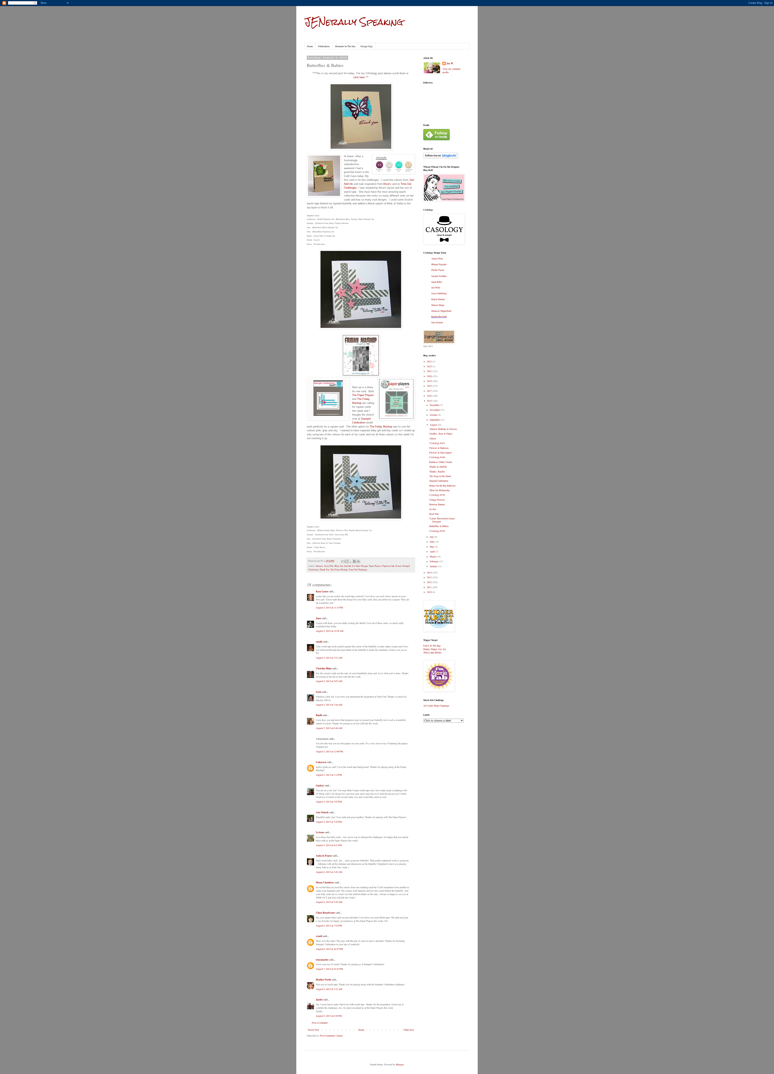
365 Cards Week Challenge (436, 705)
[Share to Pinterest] (358, 561)
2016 (429, 395)
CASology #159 (437, 494)
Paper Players (375, 566)
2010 (429, 592)
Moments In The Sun (345, 46)
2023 (429, 361)
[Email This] (343, 561)
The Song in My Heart (440, 476)
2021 (429, 371)
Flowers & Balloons (439, 447)
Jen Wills (435, 287)
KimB (319, 715)
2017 (429, 390)
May (432, 546)
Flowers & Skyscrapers (440, 452)
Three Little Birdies (432, 652)
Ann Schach (322, 812)
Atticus (432, 438)
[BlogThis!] (347, 561)
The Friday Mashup (381, 426)
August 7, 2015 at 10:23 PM (329, 968)
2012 (429, 582)
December (435, 405)
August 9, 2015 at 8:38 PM (329, 1015)
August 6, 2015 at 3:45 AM (329, 871)
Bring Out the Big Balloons (442, 485)
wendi (319, 936)
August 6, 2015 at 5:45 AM (329, 901)
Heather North (323, 979)
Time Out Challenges (358, 569)
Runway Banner (437, 504)
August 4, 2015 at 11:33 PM (329, 607)
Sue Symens (437, 322)
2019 (429, 381)
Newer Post (313, 1029)
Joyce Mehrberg (439, 293)
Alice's (387, 183)
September (435, 419)
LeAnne (320, 832)
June (432, 541)
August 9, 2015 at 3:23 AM (329, 989)
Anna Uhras (437, 258)
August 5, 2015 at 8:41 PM (329, 845)
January (434, 566)
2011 (429, 587)
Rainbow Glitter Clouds (440, 462)
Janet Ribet (436, 281)
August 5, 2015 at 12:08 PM (329, 751)
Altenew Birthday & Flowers (443, 428)
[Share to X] (351, 561)
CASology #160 (437, 457)
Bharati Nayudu (438, 264)
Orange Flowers (437, 499)
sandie (319, 641)
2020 (429, 376)
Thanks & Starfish (438, 466)
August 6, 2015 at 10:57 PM (329, 948)
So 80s (432, 509)
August (433, 424)
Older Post (409, 1029)
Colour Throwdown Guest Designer (442, 520)
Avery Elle (328, 566)
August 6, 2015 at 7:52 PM (329, 925)
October (434, 414)
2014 (429, 572)
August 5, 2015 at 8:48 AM (329, 728)
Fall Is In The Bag (432, 645)
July (432, 536)
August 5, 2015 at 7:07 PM (329, 801)
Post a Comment (320, 1022)
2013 (429, 577)
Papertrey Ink (388, 566)
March (433, 556)
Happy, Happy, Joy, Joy (434, 649)
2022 (429, 366)
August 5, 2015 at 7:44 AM (329, 704)
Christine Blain (324, 668)
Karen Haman (438, 299)
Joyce (318, 618)
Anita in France (324, 855)
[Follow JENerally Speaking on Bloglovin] (440, 157)
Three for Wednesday (439, 490)
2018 (429, 385)
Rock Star (434, 513)
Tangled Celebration (438, 480)
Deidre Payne (437, 270)
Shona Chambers (325, 882)
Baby (337, 566)
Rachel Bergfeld (439, 316)
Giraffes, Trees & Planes (441, 433)
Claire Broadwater (325, 912)
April (432, 551)
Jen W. (450, 63)
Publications (324, 46)
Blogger (400, 1064)
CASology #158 (437, 530)
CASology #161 (437, 443)
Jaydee (319, 999)
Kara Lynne (322, 591)
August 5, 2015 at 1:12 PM (329, 774)
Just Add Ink (345, 566)
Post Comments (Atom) (331, 1035)
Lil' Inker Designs (360, 566)
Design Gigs (367, 46)
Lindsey (320, 785)
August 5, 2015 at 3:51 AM (329, 657)
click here (359, 77)
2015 (429, 400)
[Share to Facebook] (355, 561)
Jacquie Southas (439, 276)
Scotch (398, 566)
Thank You (324, 569)
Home (310, 46)
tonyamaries (322, 959)
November (435, 409)
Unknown (321, 762)
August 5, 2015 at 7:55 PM (329, 821)
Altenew (319, 566)
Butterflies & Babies (439, 526)
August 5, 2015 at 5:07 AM (329, 681)
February (434, 561)
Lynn (318, 691)
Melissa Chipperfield (441, 310)
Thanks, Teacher (437, 471)
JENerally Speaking (353, 21)
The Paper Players (363, 395)
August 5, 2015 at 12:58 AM (329, 630)
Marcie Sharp (437, 305)
